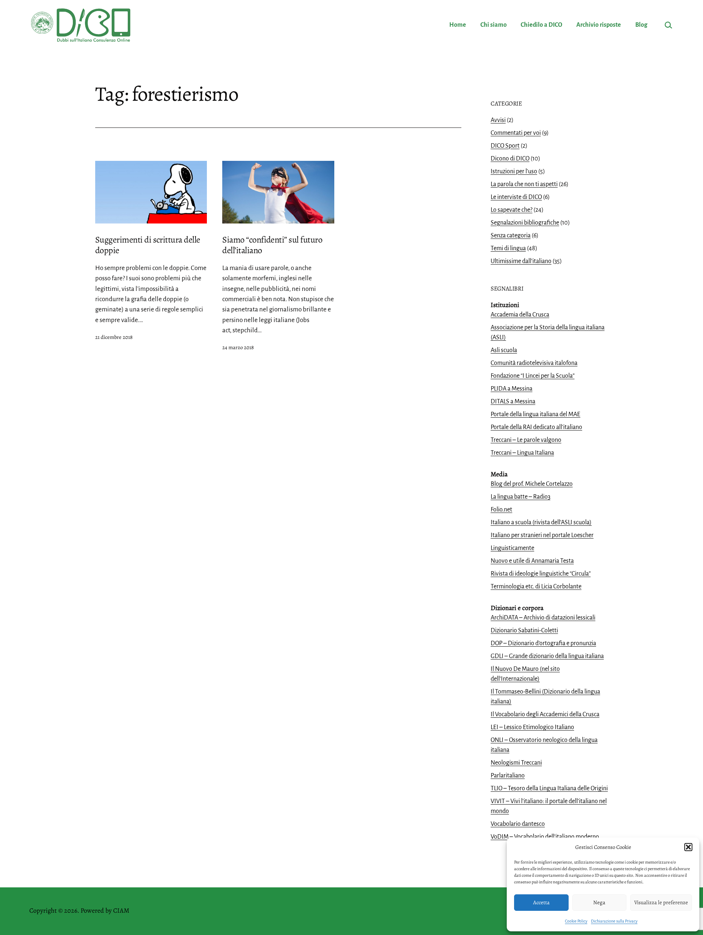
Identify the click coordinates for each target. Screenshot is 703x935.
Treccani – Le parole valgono (526, 440)
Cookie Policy (576, 921)
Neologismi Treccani (516, 763)
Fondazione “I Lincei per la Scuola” (532, 376)
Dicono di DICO (510, 158)
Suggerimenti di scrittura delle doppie (147, 245)
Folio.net (501, 509)
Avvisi (498, 120)
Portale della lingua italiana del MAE (535, 414)
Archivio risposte (598, 25)
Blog (641, 25)
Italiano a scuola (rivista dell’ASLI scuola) (541, 522)
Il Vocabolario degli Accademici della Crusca (545, 714)
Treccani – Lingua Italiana (522, 453)
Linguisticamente (512, 548)
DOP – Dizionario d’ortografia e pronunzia (543, 643)
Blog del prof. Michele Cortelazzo (532, 484)
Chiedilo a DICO (541, 25)
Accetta (541, 902)
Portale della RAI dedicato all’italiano (536, 427)
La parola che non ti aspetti (524, 184)
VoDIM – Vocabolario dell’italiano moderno (545, 837)
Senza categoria (511, 235)
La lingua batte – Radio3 (520, 497)
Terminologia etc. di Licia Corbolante (536, 586)
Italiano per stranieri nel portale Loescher (542, 535)
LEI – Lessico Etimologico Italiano (532, 727)
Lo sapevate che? (511, 210)
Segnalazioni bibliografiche (525, 222)
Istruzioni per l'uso (514, 171)
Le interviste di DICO (516, 197)
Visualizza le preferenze (661, 902)
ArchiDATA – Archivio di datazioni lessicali (543, 617)
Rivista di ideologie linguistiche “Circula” (541, 573)
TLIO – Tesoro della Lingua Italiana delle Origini (549, 788)
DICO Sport (505, 146)
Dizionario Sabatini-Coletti (524, 630)
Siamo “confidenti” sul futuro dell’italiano (272, 245)
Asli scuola (504, 350)
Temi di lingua (508, 248)
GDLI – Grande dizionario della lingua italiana (547, 656)
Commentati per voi (516, 133)
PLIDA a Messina (511, 388)
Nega (599, 902)
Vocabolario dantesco (518, 824)
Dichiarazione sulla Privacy (614, 921)
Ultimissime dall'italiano (521, 261)
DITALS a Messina (513, 401)
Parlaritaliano (508, 775)
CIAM (121, 910)
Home (457, 25)
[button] (688, 847)
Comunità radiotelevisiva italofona (534, 363)
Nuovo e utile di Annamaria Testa (532, 561)
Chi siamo (493, 25)
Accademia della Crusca (520, 314)
